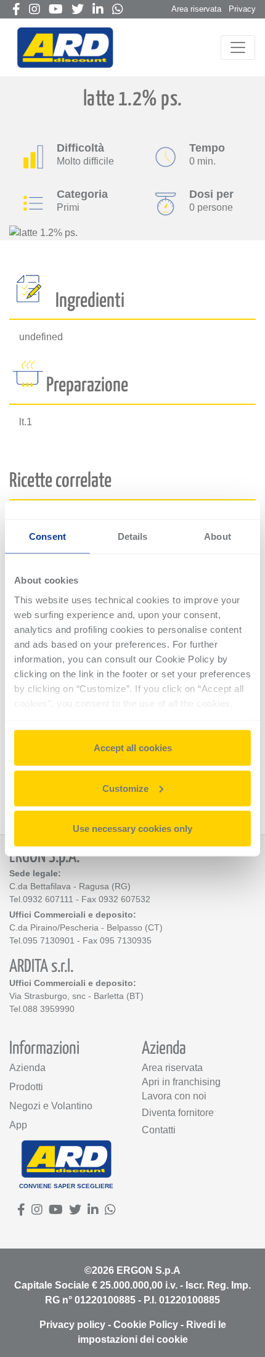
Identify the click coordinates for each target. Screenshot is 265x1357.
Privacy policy (72, 1324)
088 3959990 (49, 1009)
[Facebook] (16, 10)
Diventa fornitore (178, 1112)
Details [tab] (133, 536)
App (18, 1125)
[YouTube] (56, 10)
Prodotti (26, 1087)
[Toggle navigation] (238, 47)
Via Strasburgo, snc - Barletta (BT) (76, 996)
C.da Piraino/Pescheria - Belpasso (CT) (86, 927)
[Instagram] (34, 10)
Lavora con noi (174, 1096)
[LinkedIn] (98, 10)
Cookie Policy (145, 1324)
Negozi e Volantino (50, 1106)
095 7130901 (49, 940)
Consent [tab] (47, 536)
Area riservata (196, 9)
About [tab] (217, 536)
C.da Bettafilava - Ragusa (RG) (70, 886)
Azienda (27, 1067)
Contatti (159, 1130)
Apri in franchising (181, 1082)
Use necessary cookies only (132, 828)
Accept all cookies (133, 748)
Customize (125, 788)
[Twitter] (77, 10)
